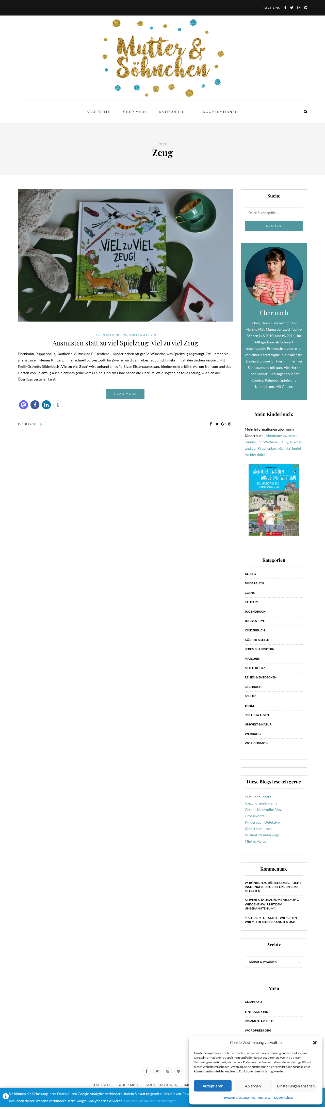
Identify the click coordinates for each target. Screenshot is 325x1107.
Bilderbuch (254, 583)
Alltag (250, 574)
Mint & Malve (255, 841)
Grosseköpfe (255, 816)
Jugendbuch (255, 611)
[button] (314, 1042)
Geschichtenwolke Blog (263, 809)
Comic (250, 593)
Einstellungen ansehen (296, 1086)
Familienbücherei (258, 797)
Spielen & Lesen (142, 335)
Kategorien (172, 112)
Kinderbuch (255, 630)
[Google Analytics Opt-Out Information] (6, 1097)
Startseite (98, 112)
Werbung (253, 734)
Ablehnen (253, 1086)
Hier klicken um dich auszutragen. (150, 1101)
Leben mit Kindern (110, 335)
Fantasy (251, 602)
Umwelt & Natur (258, 724)
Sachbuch (253, 687)
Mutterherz (255, 668)
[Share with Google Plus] (223, 424)
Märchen (252, 658)
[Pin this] (230, 424)
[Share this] (211, 424)
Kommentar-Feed (259, 1021)
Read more (125, 394)
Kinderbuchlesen (258, 828)
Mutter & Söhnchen (261, 900)
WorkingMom (256, 743)
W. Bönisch (254, 883)
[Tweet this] (217, 424)
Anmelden (253, 1002)
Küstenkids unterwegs (262, 835)
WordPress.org (258, 1030)
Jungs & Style (255, 621)
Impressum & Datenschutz (238, 1097)
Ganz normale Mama (261, 803)
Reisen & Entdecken (261, 677)
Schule (250, 696)
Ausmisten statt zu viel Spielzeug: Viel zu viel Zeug (125, 342)
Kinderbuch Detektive (262, 822)
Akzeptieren (213, 1086)
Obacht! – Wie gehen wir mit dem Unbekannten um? (272, 904)
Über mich (134, 112)
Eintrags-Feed (256, 1011)
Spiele (249, 705)
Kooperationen (220, 112)
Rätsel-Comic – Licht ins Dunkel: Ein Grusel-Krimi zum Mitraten (273, 887)
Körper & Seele (257, 640)
